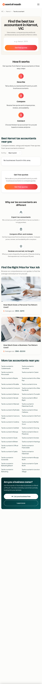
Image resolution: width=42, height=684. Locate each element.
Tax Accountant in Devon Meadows (30, 433)
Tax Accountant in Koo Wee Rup (31, 379)
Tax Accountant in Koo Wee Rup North (31, 389)
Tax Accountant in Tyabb (9, 451)
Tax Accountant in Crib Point (31, 416)
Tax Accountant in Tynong (30, 428)
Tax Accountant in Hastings (31, 441)
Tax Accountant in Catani (30, 372)
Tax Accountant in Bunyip (9, 432)
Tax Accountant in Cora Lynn (10, 388)
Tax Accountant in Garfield (10, 428)
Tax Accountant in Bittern (9, 441)
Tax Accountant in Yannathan (28, 367)
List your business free (22, 496)
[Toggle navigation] (38, 4)
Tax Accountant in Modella (10, 384)
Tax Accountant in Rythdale (10, 410)
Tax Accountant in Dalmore (10, 394)
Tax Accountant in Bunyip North (30, 459)
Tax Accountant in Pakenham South (28, 405)
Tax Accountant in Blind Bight (29, 399)
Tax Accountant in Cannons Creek (10, 417)
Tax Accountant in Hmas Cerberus (30, 411)
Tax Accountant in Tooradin (31, 394)
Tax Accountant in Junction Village (31, 471)
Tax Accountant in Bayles (9, 378)
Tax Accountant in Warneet (10, 404)
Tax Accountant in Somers (30, 438)
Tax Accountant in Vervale (9, 398)
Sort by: (3, 153)
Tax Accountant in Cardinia (10, 422)
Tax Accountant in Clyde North (30, 465)
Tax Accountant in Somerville (7, 459)
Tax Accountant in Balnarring (7, 471)
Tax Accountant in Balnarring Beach (7, 465)
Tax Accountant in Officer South (9, 447)
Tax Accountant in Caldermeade (7, 367)
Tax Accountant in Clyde (9, 438)
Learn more (21, 503)
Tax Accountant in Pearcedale (28, 447)
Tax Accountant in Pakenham (28, 453)
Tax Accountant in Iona (29, 384)
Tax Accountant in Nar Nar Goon (30, 423)
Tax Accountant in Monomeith (7, 373)
